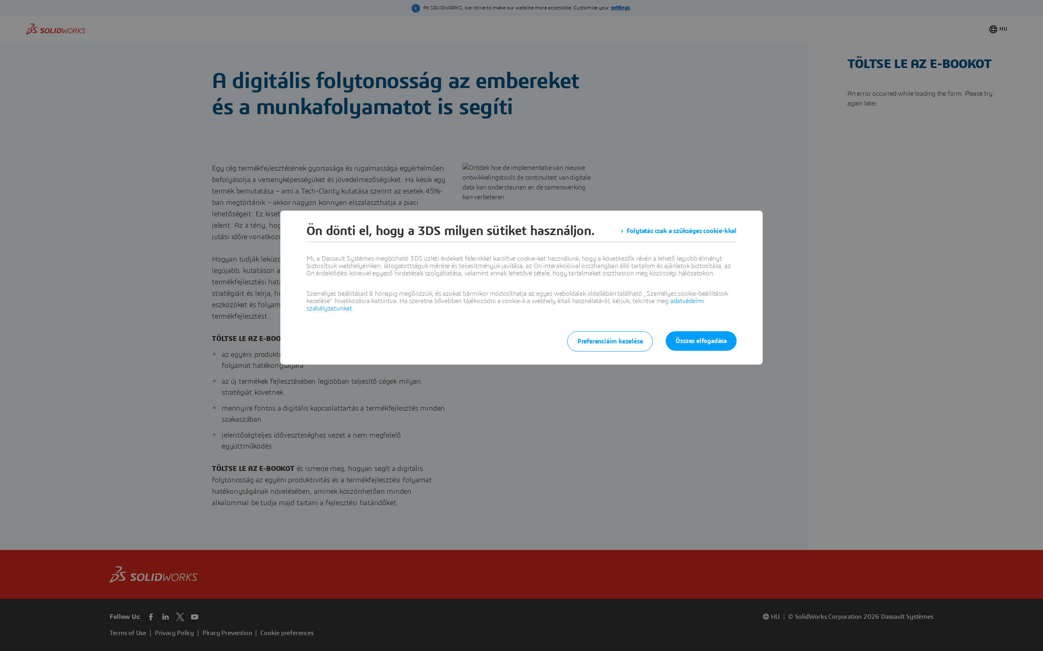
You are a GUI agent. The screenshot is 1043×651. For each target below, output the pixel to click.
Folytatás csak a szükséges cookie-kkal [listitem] (682, 231)
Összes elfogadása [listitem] (701, 341)
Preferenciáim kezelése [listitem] (610, 341)
